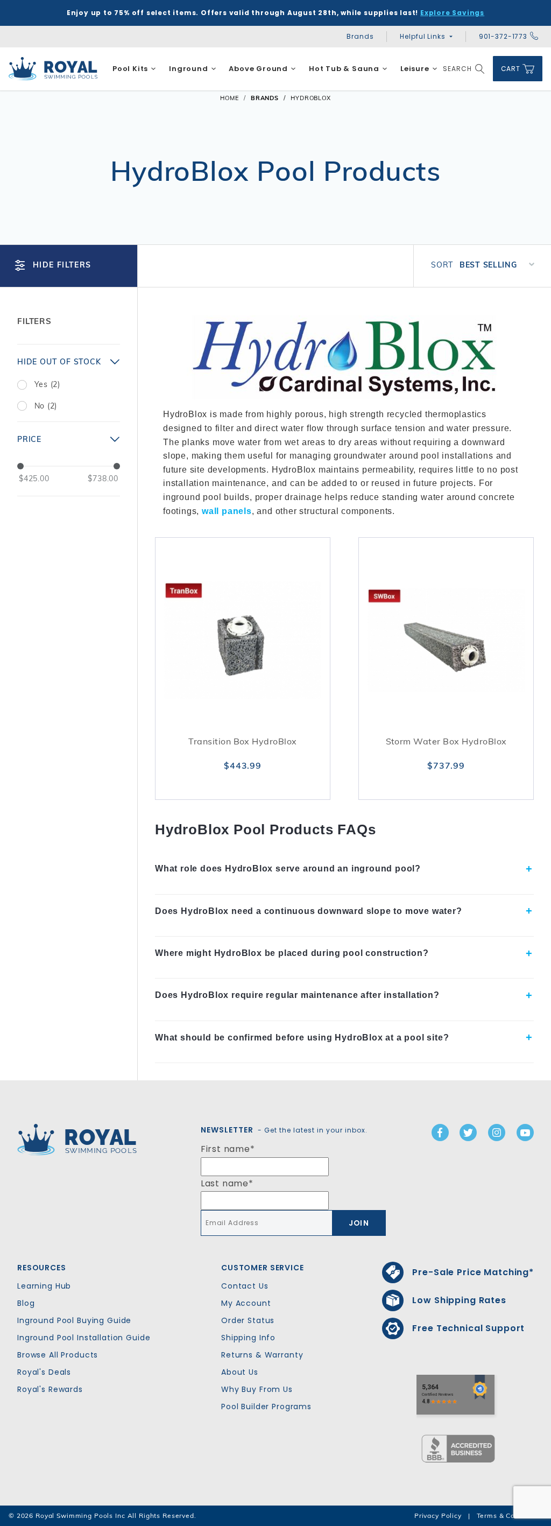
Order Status (247, 1320)
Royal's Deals (44, 1372)
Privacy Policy (438, 1515)
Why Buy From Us (257, 1389)
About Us (239, 1372)
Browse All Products (57, 1354)
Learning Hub (44, 1286)
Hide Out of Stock (59, 362)
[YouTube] (525, 1132)
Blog (25, 1303)
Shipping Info (248, 1337)
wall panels (227, 511)
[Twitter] (468, 1132)
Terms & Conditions (509, 1515)
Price (29, 439)
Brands (360, 36)
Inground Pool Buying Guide (74, 1320)
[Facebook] (440, 1132)
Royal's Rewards (50, 1389)
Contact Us (245, 1286)
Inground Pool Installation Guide (84, 1337)
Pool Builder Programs (266, 1406)
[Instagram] (496, 1132)
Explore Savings (452, 12)
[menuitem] (134, 69)
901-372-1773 (503, 36)
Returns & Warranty (262, 1354)
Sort (442, 265)
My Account (246, 1303)
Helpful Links (422, 36)
